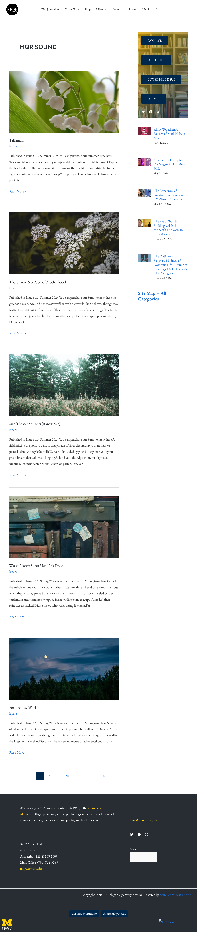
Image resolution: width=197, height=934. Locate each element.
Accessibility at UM (114, 914)
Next (108, 775)
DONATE (155, 40)
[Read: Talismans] (64, 101)
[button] (57, 9)
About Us (70, 9)
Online (116, 9)
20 (67, 775)
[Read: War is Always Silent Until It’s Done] (64, 526)
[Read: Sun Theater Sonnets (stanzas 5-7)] (64, 384)
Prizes (132, 9)
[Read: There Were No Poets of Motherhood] (64, 243)
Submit (145, 9)
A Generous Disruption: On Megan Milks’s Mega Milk (170, 164)
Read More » (18, 191)
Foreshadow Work (23, 707)
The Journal (48, 9)
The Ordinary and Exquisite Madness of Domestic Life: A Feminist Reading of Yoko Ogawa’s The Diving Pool (170, 264)
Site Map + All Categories (152, 296)
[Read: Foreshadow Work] (64, 668)
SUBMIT (154, 99)
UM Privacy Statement (84, 914)
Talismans (16, 140)
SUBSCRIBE (156, 60)
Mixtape (101, 9)
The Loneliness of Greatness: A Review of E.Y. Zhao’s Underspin (169, 195)
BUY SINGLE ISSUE (161, 79)
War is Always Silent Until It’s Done (36, 565)
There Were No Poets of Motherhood (37, 282)
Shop (88, 9)
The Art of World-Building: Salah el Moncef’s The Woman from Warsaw (168, 227)
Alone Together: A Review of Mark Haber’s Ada (169, 133)
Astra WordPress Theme (175, 894)
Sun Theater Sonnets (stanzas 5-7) (34, 423)
